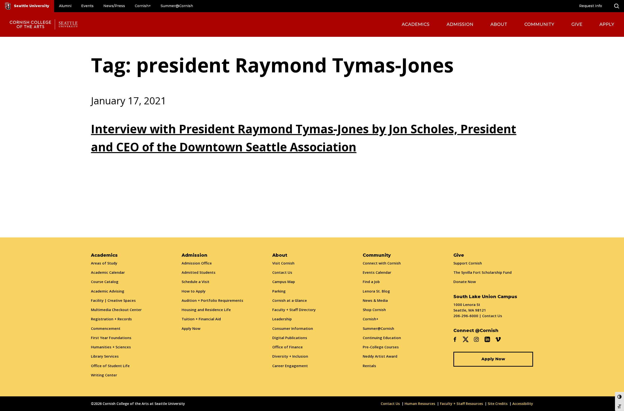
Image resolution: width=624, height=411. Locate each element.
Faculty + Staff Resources (461, 403)
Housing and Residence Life (206, 309)
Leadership (282, 318)
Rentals (369, 365)
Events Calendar (377, 272)
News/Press (114, 6)
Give (576, 24)
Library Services (105, 356)
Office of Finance (287, 346)
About (498, 24)
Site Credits (497, 403)
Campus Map (283, 281)
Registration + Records (111, 318)
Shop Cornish (374, 309)
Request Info (590, 6)
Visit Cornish (283, 263)
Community (539, 24)
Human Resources (420, 403)
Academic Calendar (108, 272)
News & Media (375, 300)
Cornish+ (143, 6)
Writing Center (104, 374)
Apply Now (191, 328)
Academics (415, 24)
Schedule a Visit (195, 281)
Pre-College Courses (381, 346)
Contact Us (282, 272)
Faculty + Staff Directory (294, 309)
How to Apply (193, 291)
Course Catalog (104, 281)
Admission (460, 24)
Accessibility (522, 403)
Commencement (105, 328)
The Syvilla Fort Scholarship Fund (482, 272)
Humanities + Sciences (111, 346)
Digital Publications (289, 337)
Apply (606, 24)
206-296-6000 (465, 315)
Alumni (65, 6)
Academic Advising (107, 291)
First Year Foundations (111, 337)
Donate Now (464, 281)
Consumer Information (292, 328)
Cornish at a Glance (289, 300)
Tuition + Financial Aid (201, 318)
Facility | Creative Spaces (113, 300)
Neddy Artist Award (380, 356)
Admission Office (197, 263)
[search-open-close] (616, 6)
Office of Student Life (110, 365)
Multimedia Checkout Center (116, 309)
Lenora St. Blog (376, 291)
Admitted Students (198, 272)
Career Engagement (290, 365)
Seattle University (31, 6)
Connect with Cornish (382, 263)
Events (87, 6)
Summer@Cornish (177, 6)
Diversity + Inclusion (290, 356)
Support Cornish (467, 263)
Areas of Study (104, 263)
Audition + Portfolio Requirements (212, 300)
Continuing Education (382, 337)
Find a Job (371, 281)
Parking (279, 291)
